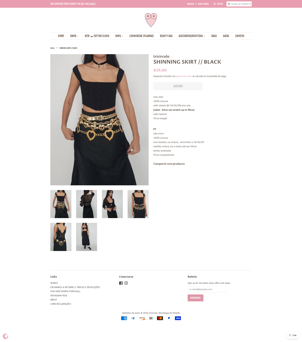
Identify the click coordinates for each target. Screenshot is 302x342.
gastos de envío (184, 76)
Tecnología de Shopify (169, 312)
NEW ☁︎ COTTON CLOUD (97, 36)
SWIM (73, 36)
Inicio (52, 48)
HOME (61, 36)
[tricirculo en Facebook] (121, 283)
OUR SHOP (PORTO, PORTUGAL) (65, 291)
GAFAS (226, 36)
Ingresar (190, 4)
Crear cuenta (203, 4)
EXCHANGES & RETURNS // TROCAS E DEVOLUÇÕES (75, 287)
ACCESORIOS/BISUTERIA (191, 36)
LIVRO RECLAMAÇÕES (60, 303)
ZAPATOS (239, 36)
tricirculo (153, 312)
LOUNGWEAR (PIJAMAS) (141, 36)
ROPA (118, 36)
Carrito (220, 4)
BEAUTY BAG (166, 36)
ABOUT (53, 299)
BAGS (214, 36)
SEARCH (54, 283)
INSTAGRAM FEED (58, 295)
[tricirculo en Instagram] (126, 283)
